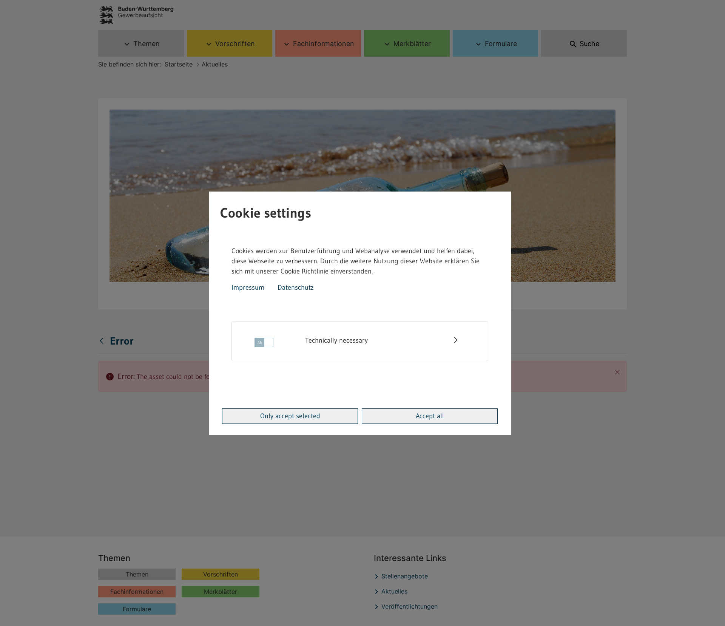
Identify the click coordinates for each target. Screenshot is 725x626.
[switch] (264, 344)
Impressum (247, 287)
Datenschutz (296, 287)
